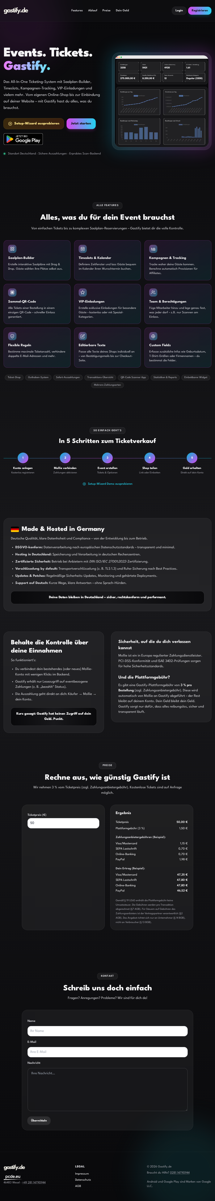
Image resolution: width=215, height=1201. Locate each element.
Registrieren (200, 10)
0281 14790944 (180, 1172)
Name (31, 1021)
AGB (78, 1186)
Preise (106, 10)
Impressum (82, 1173)
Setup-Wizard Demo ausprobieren (110, 484)
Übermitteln (39, 1120)
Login (179, 10)
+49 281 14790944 (34, 1182)
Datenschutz (83, 1180)
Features (77, 10)
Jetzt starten (81, 123)
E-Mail (32, 1042)
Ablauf (92, 10)
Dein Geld (122, 10)
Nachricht (34, 1063)
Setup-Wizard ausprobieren (36, 123)
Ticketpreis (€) (37, 815)
